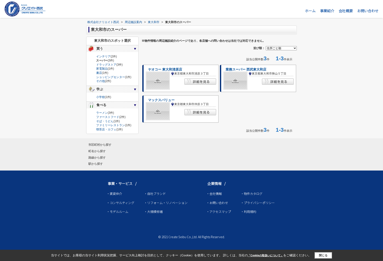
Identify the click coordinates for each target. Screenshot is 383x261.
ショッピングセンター (110, 77)
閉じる (323, 255)
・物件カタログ (251, 193)
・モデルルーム (117, 211)
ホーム (310, 10)
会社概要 (346, 10)
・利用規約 (248, 211)
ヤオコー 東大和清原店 (165, 69)
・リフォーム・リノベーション (166, 202)
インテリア (103, 56)
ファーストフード (107, 117)
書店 (99, 73)
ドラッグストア (106, 64)
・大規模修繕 (153, 211)
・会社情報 (214, 193)
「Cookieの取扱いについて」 (265, 255)
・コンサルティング (120, 202)
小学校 (100, 97)
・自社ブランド (155, 193)
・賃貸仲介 (114, 193)
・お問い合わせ (217, 202)
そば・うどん (104, 121)
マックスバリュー (161, 100)
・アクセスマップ (218, 211)
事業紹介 (327, 10)
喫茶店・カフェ (106, 129)
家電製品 (102, 68)
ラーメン (102, 112)
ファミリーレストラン (110, 125)
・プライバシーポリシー (258, 202)
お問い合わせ (368, 10)
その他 (100, 81)
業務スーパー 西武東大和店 (246, 69)
